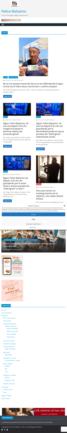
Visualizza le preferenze (33, 224)
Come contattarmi (6, 313)
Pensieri (39, 184)
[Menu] (2, 24)
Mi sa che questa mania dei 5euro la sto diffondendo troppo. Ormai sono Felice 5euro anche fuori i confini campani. (33, 85)
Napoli (5, 116)
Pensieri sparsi (5, 398)
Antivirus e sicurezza (10, 326)
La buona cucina (13, 77)
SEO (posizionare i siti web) (12, 360)
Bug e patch (6, 352)
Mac (6, 369)
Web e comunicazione (10, 242)
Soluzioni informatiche (9, 324)
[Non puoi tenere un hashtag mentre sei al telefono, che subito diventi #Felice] (50, 169)
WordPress (39, 427)
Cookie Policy (32, 227)
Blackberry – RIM (9, 380)
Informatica (4, 316)
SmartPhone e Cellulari (9, 375)
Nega (33, 219)
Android (7, 377)
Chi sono (3, 310)
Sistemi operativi (7, 364)
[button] (64, 206)
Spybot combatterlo (12, 328)
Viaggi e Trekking (6, 395)
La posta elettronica (8, 346)
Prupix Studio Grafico (15, 246)
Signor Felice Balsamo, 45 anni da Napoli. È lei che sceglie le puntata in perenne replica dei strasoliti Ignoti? (15, 129)
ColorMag (30, 427)
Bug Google (8, 354)
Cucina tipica (4, 387)
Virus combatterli (11, 334)
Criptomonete (7, 321)
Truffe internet (11, 337)
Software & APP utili (9, 384)
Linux (6, 372)
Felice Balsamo (13, 11)
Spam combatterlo (10, 349)
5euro (5, 77)
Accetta (33, 214)
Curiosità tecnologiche (9, 344)
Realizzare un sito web (9, 358)
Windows (7, 366)
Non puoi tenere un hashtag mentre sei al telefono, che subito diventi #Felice (49, 194)
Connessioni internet (9, 341)
